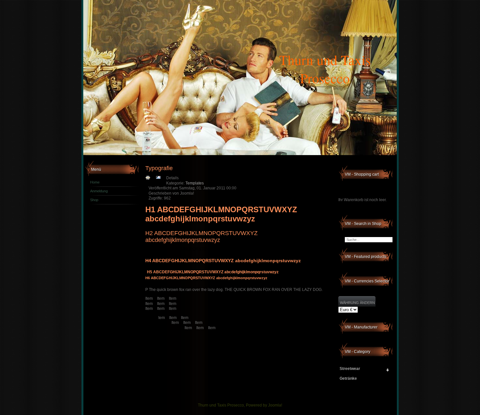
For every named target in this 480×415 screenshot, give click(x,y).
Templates (194, 183)
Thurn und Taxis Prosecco (325, 69)
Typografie (159, 168)
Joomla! (275, 405)
